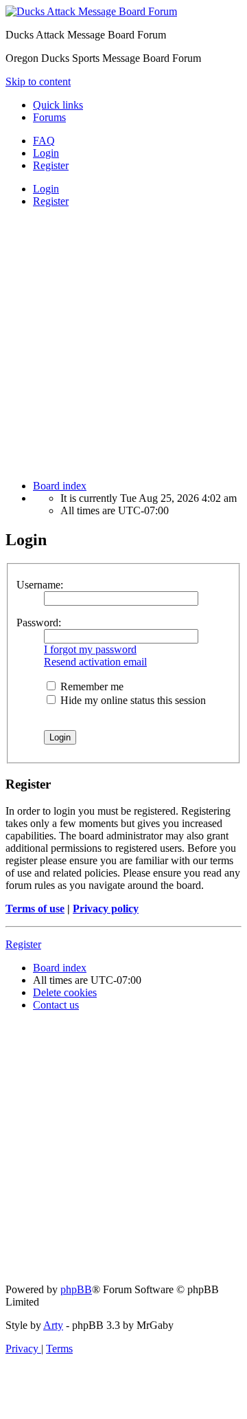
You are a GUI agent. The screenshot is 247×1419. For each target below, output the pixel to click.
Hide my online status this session (132, 700)
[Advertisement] (123, 342)
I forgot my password (90, 649)
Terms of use (34, 908)
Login (46, 189)
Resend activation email (95, 662)
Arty (53, 1325)
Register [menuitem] (51, 165)
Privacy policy (106, 908)
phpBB (76, 1289)
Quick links (58, 105)
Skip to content (38, 81)
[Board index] (91, 11)
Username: (39, 585)
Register (51, 201)
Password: (38, 622)
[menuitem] (44, 140)
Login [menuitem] (46, 153)
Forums (49, 117)
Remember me (91, 686)
